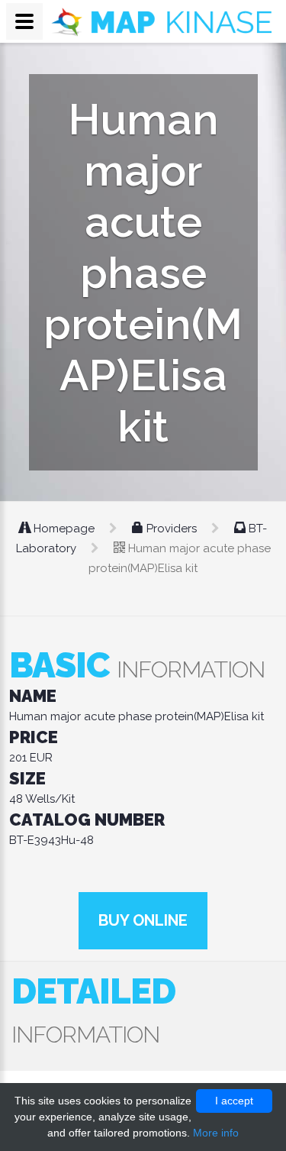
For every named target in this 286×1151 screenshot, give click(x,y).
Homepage (64, 528)
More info (216, 1133)
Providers (171, 528)
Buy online (143, 920)
